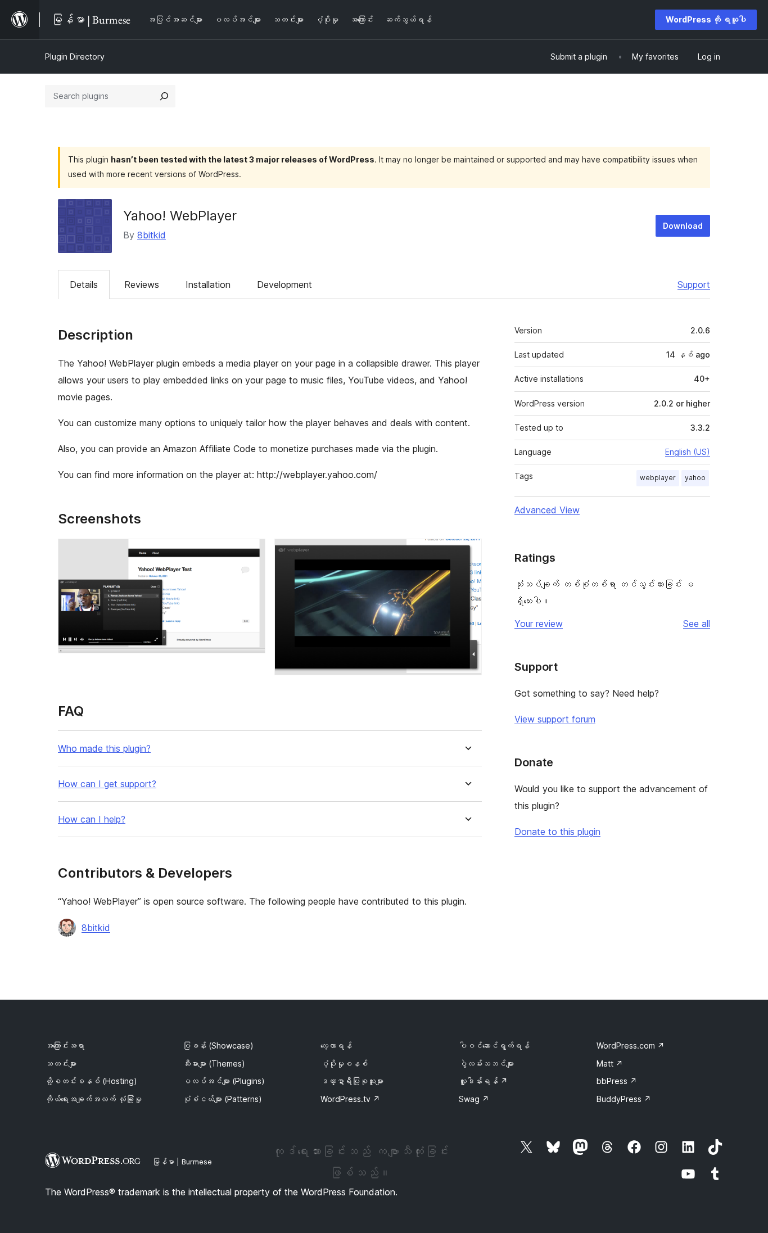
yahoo (695, 477)
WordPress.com (631, 1045)
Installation (208, 284)
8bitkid (151, 235)
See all (696, 623)
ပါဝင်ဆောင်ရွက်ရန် (494, 1045)
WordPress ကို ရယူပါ (706, 19)
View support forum (554, 719)
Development (284, 284)
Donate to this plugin (557, 831)
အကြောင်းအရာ (64, 1045)
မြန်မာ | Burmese (182, 1161)
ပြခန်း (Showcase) (218, 1045)
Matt (610, 1063)
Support (693, 284)
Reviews (141, 284)
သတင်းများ (60, 1063)
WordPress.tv (350, 1099)
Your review (538, 623)
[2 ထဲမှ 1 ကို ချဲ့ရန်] (250, 553)
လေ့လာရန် (336, 1045)
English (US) (687, 452)
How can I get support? (107, 784)
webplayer (658, 477)
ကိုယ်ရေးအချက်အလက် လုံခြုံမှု (93, 1099)
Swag (474, 1099)
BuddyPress (624, 1099)
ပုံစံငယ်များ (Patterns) (222, 1099)
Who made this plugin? (104, 748)
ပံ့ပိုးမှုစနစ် (344, 1063)
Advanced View (547, 510)
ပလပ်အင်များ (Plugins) (224, 1081)
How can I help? (91, 819)
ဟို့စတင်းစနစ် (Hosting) (91, 1081)
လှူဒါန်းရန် (483, 1081)
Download (683, 226)
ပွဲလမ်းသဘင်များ (486, 1063)
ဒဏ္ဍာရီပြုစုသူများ (351, 1081)
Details (84, 284)
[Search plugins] (164, 96)
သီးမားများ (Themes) (214, 1063)
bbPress (617, 1081)
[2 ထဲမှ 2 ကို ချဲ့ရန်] (466, 553)
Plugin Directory (75, 56)
